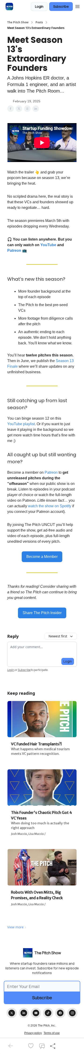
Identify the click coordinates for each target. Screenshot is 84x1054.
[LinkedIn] (24, 1013)
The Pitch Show (17, 22)
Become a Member (42, 557)
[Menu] (77, 5)
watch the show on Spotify (49, 506)
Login (39, 6)
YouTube (48, 245)
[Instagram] (72, 1013)
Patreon (14, 250)
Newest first (58, 636)
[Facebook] (60, 1013)
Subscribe (61, 6)
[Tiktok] (48, 1013)
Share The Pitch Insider (42, 613)
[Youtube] (36, 1013)
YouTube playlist (21, 424)
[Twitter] (12, 1013)
